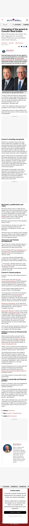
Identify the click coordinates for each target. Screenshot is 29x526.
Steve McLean (10, 50)
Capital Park (7, 251)
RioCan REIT (4, 311)
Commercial (4, 43)
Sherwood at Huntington (8, 303)
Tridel (24, 305)
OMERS (3, 216)
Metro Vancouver (19, 43)
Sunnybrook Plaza (14, 312)
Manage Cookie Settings (15, 516)
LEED (5, 265)
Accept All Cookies (15, 512)
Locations (17, 24)
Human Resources (16, 413)
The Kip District (17, 294)
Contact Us (16, 524)
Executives (11, 43)
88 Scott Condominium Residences (11, 280)
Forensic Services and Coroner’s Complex (13, 371)
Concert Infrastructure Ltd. (9, 344)
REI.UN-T (11, 311)
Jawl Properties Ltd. (19, 250)
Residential (22, 486)
